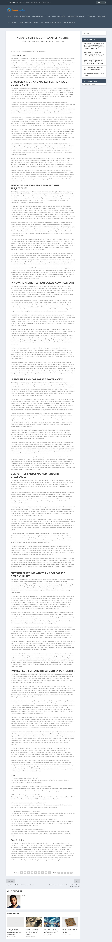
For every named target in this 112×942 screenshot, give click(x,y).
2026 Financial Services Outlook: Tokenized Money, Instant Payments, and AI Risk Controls (93, 61)
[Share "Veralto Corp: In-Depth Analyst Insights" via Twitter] (25, 873)
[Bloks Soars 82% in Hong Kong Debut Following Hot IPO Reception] (52, 922)
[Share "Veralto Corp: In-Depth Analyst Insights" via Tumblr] (28, 873)
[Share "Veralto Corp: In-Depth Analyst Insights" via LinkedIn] (35, 873)
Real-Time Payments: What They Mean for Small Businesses (93, 68)
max (29, 41)
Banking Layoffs (38, 16)
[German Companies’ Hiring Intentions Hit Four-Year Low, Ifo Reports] (34, 922)
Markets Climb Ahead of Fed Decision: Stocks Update (69, 931)
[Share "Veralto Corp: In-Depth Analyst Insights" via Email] (46, 873)
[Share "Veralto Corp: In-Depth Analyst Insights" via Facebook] (21, 873)
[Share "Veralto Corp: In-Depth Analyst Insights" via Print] (49, 873)
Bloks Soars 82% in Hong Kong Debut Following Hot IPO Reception (52, 931)
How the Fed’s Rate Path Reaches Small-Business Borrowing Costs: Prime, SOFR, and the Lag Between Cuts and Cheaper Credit (94, 46)
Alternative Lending (22, 16)
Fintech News (12, 22)
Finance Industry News (76, 16)
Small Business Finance (29, 22)
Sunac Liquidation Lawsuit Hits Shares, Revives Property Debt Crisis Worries (14, 932)
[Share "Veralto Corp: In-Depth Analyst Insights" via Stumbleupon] (42, 873)
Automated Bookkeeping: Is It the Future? (94, 74)
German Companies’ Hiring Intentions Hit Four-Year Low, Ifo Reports (32, 932)
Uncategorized (69, 22)
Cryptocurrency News (56, 16)
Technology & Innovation (51, 22)
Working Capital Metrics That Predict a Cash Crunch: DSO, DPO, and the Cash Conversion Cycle (94, 54)
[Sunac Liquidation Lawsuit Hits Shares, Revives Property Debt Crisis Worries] (15, 922)
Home (9, 16)
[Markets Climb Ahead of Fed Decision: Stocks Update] (70, 922)
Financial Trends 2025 (96, 16)
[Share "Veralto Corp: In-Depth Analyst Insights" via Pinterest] (32, 873)
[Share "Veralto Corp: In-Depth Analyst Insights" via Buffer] (39, 873)
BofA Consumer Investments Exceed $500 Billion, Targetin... (33, 2)
